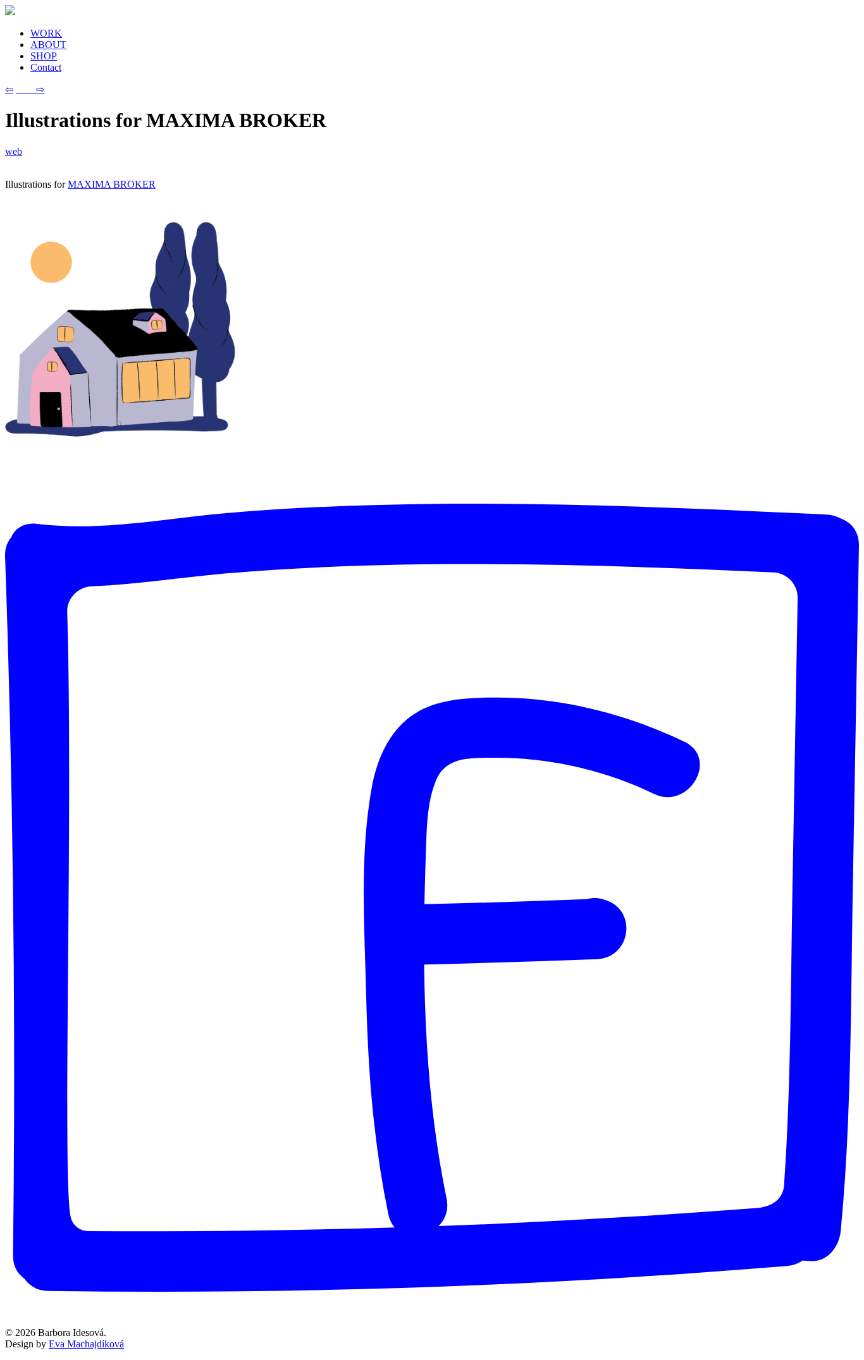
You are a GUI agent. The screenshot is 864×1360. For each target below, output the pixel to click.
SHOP (43, 56)
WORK (46, 33)
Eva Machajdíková (86, 1344)
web (13, 151)
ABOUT (48, 44)
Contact (45, 67)
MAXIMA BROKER (112, 184)
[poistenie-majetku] (120, 433)
